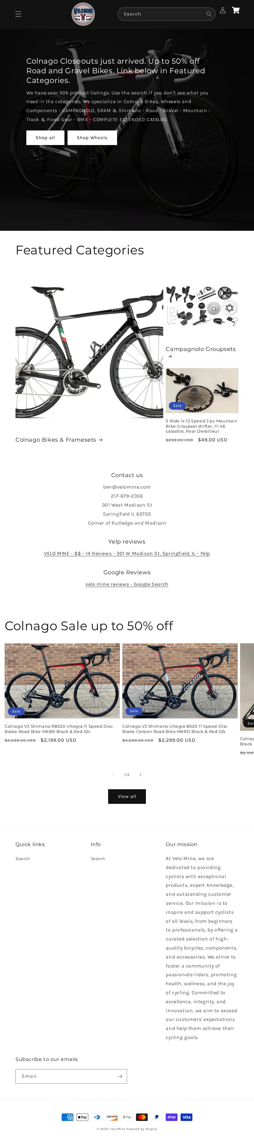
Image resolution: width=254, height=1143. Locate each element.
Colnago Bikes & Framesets (55, 439)
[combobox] (166, 14)
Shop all (45, 137)
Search (22, 858)
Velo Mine (117, 1129)
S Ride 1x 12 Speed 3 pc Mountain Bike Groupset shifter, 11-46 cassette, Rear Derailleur (201, 426)
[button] (18, 14)
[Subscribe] (120, 1076)
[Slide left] (113, 774)
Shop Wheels (92, 137)
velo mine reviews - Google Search (127, 584)
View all (127, 796)
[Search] (209, 14)
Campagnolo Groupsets (201, 349)
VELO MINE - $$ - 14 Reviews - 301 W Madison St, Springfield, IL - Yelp (127, 553)
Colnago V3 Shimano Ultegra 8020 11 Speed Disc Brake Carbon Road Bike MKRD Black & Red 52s (175, 729)
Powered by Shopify (141, 1129)
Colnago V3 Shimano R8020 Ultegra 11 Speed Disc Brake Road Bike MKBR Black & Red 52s (59, 729)
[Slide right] (140, 774)
